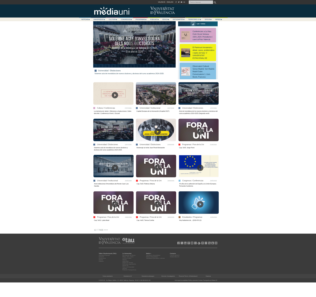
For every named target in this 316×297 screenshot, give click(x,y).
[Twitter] (179, 2)
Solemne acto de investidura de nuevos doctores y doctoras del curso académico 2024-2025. (129, 73)
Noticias (85, 19)
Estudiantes (178, 19)
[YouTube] (181, 2)
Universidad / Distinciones (109, 71)
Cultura (113, 19)
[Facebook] (176, 2)
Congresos (126, 19)
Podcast (154, 19)
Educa (165, 19)
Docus (208, 19)
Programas (141, 19)
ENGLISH (170, 2)
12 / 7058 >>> (101, 230)
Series (218, 19)
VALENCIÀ (161, 2)
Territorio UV (194, 19)
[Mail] (184, 2)
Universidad (99, 19)
